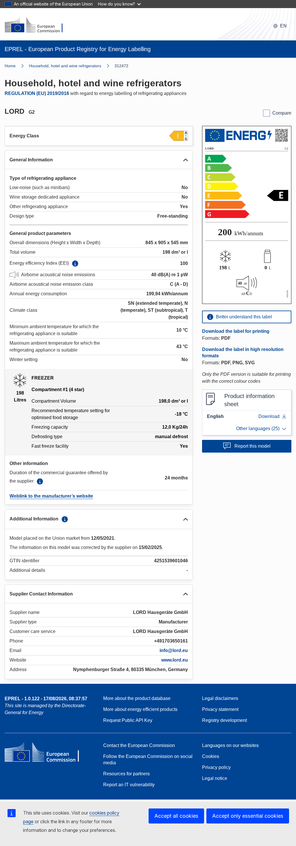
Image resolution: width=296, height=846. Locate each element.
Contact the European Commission (139, 745)
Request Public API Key (127, 720)
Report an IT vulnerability (129, 784)
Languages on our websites (230, 745)
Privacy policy (216, 767)
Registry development (224, 720)
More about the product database (137, 698)
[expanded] (185, 160)
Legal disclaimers (220, 698)
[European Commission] (37, 25)
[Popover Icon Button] (75, 263)
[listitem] (71, 65)
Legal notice (214, 778)
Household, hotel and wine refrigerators (65, 66)
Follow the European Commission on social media (148, 759)
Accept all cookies (176, 816)
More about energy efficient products (140, 709)
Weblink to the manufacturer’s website (51, 496)
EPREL (46, 698)
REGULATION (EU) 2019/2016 (37, 93)
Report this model (252, 446)
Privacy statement (220, 709)
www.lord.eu (174, 660)
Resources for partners (126, 773)
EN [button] (283, 25)
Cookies (210, 756)
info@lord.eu (174, 650)
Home (10, 66)
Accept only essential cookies (247, 816)
